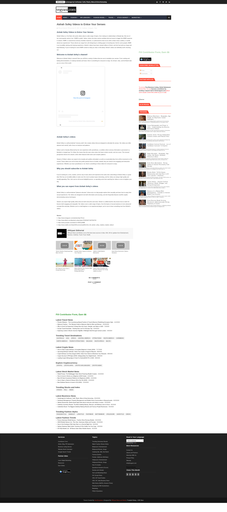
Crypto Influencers (82, 365)
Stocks (59, 389)
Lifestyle (80, 414)
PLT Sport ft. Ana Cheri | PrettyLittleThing (62, 269)
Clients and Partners (132, 452)
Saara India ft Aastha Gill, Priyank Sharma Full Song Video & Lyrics (100, 270)
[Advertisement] (127, 9)
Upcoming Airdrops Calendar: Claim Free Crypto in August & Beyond (76, 351)
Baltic (108, 341)
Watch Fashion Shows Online (100, 444)
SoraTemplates (98, 500)
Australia (60, 338)
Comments (144, 73)
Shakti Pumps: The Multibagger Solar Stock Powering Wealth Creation (77, 374)
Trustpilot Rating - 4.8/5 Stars (135, 500)
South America (109, 338)
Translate (139, 443)
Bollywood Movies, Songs (99, 449)
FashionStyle (61, 414)
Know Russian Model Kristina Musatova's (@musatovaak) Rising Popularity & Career (158, 202)
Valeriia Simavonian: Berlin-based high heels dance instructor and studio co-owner (80, 402)
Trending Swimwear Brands (100, 441)
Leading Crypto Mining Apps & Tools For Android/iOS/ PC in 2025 (75, 358)
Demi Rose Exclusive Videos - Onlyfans (120, 252)
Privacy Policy (130, 458)
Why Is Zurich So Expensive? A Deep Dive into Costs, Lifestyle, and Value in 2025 (80, 326)
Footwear (89, 414)
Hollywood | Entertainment (99, 459)
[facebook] (160, 2)
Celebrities (84, 28)
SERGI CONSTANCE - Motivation (99, 252)
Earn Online (61, 465)
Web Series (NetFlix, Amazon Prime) (102, 483)
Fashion (74, 17)
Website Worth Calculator (65, 449)
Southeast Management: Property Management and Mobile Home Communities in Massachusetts (84, 400)
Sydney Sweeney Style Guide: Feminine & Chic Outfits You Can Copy (76, 426)
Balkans (89, 341)
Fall (65, 389)
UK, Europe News (97, 475)
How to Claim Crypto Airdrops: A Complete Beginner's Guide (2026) (76, 349)
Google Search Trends (64, 452)
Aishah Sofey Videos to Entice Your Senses (83, 252)
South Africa (99, 341)
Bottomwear (99, 414)
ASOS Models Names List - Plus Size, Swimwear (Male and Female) (76, 422)
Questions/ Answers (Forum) (100, 467)
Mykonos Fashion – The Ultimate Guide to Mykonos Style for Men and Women (79, 324)
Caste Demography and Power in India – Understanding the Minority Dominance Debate (158, 127)
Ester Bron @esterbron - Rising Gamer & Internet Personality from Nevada (158, 164)
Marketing (136, 17)
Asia (67, 338)
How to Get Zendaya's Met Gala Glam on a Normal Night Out (74, 424)
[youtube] (157, 2)
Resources (61, 463)
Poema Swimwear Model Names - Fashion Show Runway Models (75, 420)
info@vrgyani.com (131, 463)
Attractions (96, 338)
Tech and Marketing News (99, 472)
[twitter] (166, 2)
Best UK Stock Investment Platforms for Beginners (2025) (73, 378)
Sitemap (128, 460)
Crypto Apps (68, 365)
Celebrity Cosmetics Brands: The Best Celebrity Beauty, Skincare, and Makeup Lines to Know (83, 404)
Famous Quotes (96, 454)
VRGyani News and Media (118, 500)
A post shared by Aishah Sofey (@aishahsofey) (82, 121)
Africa (73, 338)
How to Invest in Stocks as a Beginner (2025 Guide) (71, 376)
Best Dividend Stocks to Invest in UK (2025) (69, 382)
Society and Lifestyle (98, 470)
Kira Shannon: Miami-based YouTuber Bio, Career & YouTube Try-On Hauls (89, 2)
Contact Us (129, 450)
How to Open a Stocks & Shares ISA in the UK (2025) (72, 380)
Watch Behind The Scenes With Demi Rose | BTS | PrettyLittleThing (83, 270)
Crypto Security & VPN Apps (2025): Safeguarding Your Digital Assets (76, 356)
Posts (142, 70)
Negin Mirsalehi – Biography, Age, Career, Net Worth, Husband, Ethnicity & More (158, 155)
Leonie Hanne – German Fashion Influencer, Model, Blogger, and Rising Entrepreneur (157, 183)
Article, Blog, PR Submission (66, 444)
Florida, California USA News (100, 457)
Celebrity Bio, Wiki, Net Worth (100, 452)
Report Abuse (131, 467)
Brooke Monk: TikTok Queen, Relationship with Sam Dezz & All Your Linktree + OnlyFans (158, 174)
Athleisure (111, 414)
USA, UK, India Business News (100, 480)
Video (95, 28)
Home (59, 17)
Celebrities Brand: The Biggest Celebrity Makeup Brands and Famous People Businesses (82, 406)
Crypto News (97, 365)
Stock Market (122, 17)
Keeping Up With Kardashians (100, 485)
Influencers (85, 17)
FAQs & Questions (97, 491)
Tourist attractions (77, 341)
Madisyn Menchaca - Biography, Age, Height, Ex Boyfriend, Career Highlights (159, 117)
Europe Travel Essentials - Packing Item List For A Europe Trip (74, 328)
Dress (128, 414)
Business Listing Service (65, 446)
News (65, 17)
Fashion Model (99, 17)
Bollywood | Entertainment (99, 446)
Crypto (59, 365)
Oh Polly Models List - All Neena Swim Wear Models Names (74, 428)
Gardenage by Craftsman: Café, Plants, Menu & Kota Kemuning (75, 398)
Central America (84, 338)
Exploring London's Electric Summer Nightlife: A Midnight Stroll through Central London (81, 330)
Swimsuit (72, 414)
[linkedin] (169, 2)
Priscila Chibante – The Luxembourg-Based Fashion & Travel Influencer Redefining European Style (85, 322)
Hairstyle (120, 414)
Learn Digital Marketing (64, 460)
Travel (111, 17)
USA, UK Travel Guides (98, 478)
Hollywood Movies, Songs (99, 462)
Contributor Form (63, 441)
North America (62, 341)
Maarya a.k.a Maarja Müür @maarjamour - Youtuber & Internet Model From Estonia (158, 192)
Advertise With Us (131, 455)
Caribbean (120, 338)
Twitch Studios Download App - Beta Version (64, 252)
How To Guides (96, 465)
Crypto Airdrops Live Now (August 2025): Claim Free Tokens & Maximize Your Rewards (81, 353)
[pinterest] (163, 2)
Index (71, 389)
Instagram (90, 28)
